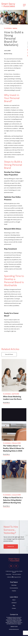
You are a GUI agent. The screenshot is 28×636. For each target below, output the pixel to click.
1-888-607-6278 (13, 626)
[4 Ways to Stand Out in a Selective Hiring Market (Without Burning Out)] (14, 491)
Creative (14, 591)
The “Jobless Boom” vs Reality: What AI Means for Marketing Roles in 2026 (13, 448)
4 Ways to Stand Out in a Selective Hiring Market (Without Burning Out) (13, 500)
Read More (6, 402)
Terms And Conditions (16, 574)
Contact (14, 608)
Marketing (13, 585)
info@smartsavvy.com (14, 629)
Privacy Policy (8, 574)
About (13, 600)
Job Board (13, 602)
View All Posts (9, 354)
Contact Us (11, 546)
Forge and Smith (17, 577)
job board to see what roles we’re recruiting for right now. (13, 329)
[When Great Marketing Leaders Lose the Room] (14, 390)
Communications (14, 588)
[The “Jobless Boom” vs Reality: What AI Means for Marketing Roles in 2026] (14, 440)
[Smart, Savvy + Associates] (8, 6)
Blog (14, 605)
